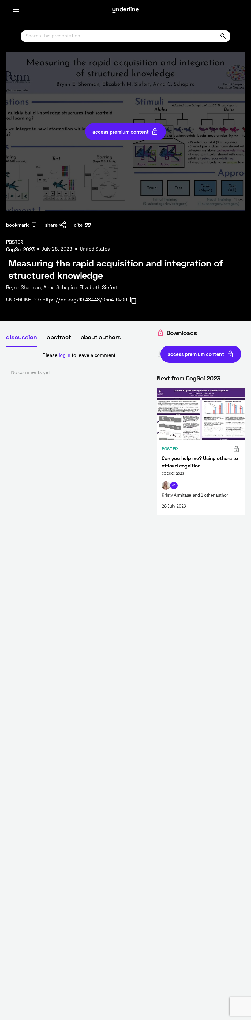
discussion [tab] (21, 337)
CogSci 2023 (203, 378)
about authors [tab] (101, 337)
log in (64, 355)
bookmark (17, 225)
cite (78, 225)
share (51, 225)
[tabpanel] (79, 364)
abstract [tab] (59, 337)
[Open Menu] (16, 10)
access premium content (120, 131)
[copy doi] (136, 300)
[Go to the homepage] (125, 10)
